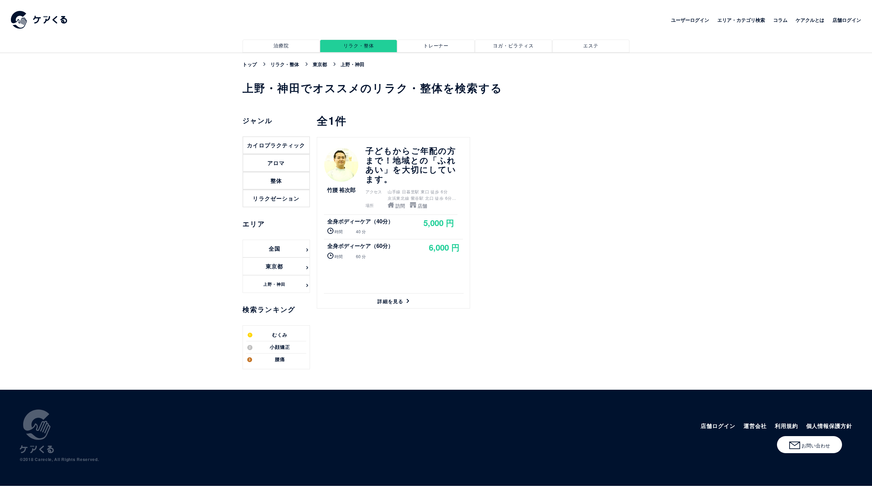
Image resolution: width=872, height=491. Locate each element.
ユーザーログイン (690, 20)
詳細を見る (393, 222)
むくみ (279, 335)
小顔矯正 (280, 347)
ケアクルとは (810, 20)
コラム (780, 20)
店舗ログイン (846, 20)
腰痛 (280, 359)
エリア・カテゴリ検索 (741, 20)
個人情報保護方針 (829, 426)
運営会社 (755, 426)
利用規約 (786, 426)
